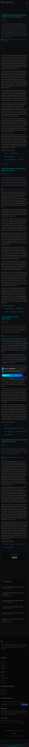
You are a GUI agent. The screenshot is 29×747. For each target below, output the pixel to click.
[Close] (22, 369)
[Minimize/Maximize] (26, 744)
